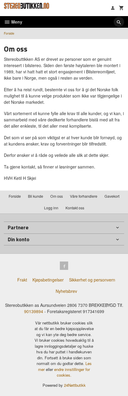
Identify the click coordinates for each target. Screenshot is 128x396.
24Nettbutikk (75, 385)
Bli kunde (35, 196)
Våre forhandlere (83, 196)
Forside (9, 33)
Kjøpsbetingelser (48, 280)
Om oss (56, 196)
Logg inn (51, 207)
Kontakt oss (74, 207)
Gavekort (111, 196)
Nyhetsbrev (66, 291)
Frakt (22, 280)
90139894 (33, 311)
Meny (16, 22)
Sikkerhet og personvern (92, 280)
